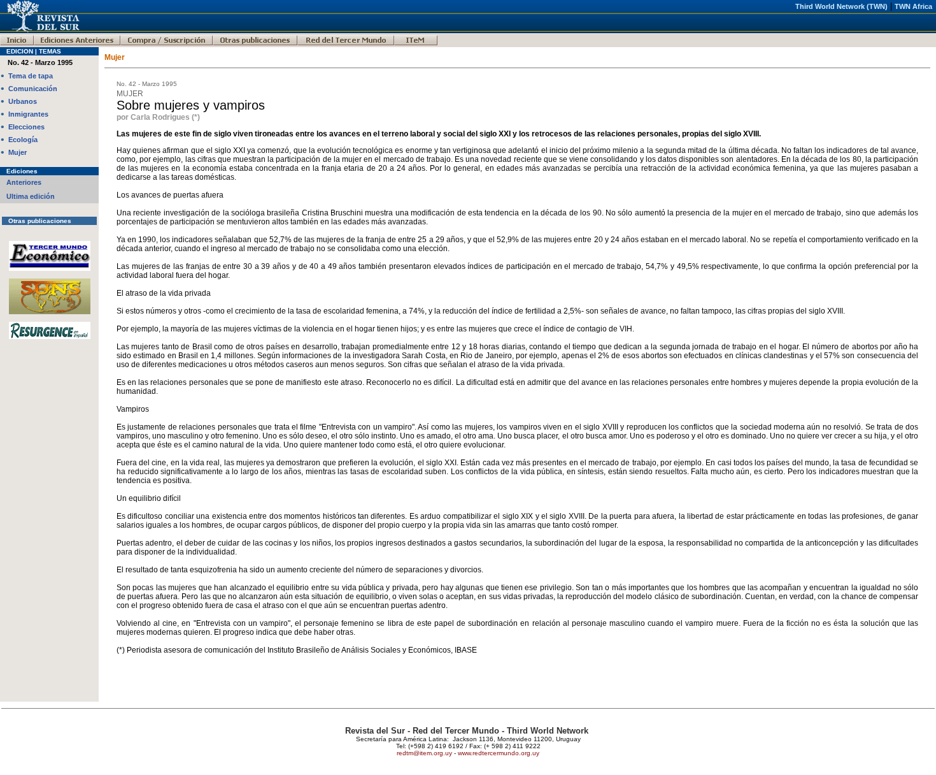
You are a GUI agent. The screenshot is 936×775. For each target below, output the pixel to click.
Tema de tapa (30, 76)
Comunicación (32, 88)
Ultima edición (30, 196)
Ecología (23, 139)
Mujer (17, 152)
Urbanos (22, 101)
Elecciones (26, 127)
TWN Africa (913, 6)
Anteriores (23, 182)
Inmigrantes (28, 114)
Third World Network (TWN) (841, 6)
